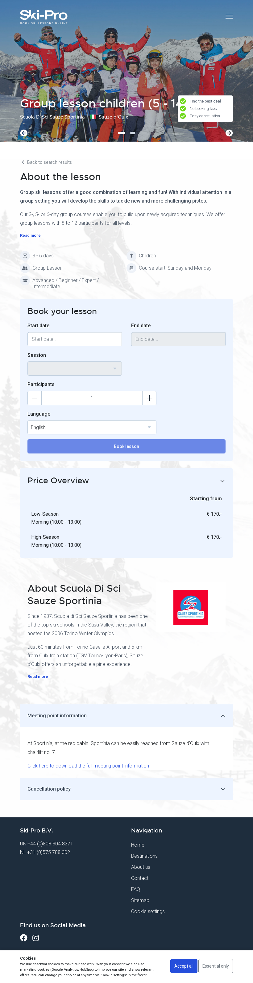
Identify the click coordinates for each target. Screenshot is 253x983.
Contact (139, 878)
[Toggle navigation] (229, 17)
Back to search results (49, 162)
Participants (41, 384)
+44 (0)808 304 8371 (50, 844)
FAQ (135, 889)
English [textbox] (38, 427)
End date (141, 325)
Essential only (215, 966)
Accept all (183, 966)
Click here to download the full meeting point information (88, 766)
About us (140, 867)
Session (36, 355)
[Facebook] (23, 938)
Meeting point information (57, 716)
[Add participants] (149, 398)
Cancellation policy (49, 789)
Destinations (144, 856)
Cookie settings (148, 911)
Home (137, 845)
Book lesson (126, 446)
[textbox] (75, 365)
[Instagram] (35, 938)
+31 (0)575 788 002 (48, 852)
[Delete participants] (34, 398)
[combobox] (74, 368)
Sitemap (140, 900)
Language (38, 414)
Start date (38, 325)
